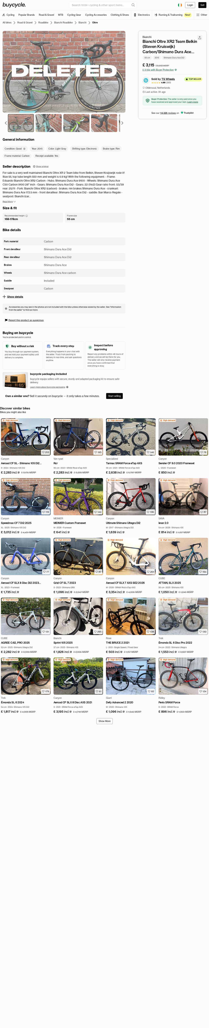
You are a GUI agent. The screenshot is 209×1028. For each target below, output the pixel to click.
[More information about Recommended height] (26, 216)
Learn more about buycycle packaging (47, 387)
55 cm (147, 57)
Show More (105, 721)
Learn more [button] (192, 102)
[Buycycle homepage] (14, 5)
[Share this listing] (199, 37)
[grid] (10, 420)
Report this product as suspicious (26, 320)
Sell (202, 5)
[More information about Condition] (24, 149)
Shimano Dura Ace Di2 (174, 57)
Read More (8, 201)
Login (190, 5)
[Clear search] (133, 5)
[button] (10, 472)
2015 (157, 57)
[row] (10, 420)
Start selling (114, 396)
